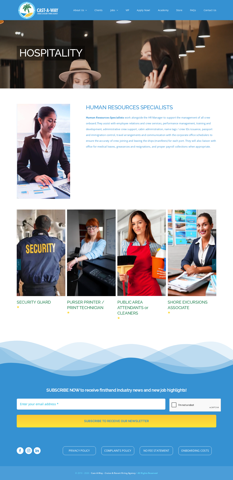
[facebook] (20, 450)
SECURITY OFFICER (186, 302)
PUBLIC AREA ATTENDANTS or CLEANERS (82, 308)
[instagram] (28, 450)
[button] (19, 264)
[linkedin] (37, 450)
